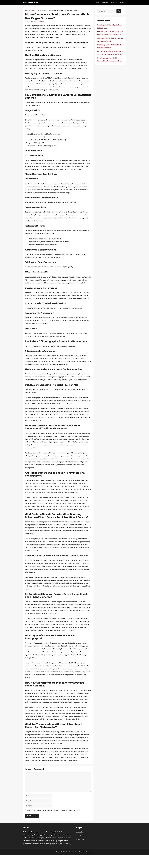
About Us (79, 832)
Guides (122, 2)
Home (97, 2)
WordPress (89, 852)
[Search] (118, 11)
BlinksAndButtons (72, 852)
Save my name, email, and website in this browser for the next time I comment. (53, 810)
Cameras (105, 2)
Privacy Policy (81, 839)
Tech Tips (114, 2)
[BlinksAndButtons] (30, 2)
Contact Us (80, 835)
